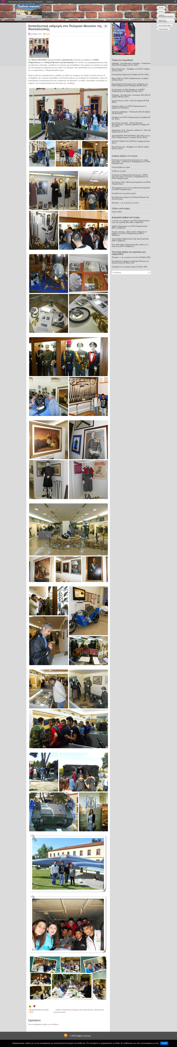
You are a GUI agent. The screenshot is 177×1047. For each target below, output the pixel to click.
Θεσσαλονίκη (99, 1010)
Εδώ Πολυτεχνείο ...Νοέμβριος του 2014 (127, 69)
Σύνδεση (50, 2)
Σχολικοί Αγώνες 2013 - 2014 (123, 101)
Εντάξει (164, 1043)
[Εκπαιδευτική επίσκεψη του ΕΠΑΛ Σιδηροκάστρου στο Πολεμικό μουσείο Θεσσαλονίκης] (68, 127)
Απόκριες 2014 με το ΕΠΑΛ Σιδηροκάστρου (128, 106)
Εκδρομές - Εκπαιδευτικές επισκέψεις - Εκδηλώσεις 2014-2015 (131, 64)
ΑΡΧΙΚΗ (161, 7)
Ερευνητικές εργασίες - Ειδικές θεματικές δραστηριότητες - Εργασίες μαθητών (127, 124)
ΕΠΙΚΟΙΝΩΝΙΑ (163, 29)
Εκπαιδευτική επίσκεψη (70, 1010)
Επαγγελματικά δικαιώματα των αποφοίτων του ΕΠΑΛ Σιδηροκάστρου (130, 85)
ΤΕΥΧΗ (161, 11)
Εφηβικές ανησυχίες (83, 1036)
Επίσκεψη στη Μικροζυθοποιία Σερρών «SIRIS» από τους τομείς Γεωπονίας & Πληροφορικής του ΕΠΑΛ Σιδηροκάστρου (130, 176)
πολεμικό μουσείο (59, 1012)
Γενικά (47, 34)
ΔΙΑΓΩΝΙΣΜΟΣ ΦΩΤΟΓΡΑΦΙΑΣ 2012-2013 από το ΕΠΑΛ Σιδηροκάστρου (131, 136)
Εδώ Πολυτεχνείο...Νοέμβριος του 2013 (126, 147)
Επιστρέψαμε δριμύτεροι (121, 74)
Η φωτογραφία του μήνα (121, 167)
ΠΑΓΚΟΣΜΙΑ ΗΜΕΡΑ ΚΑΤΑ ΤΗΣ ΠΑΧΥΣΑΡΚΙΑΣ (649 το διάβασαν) (130, 240)
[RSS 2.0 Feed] (66, 1037)
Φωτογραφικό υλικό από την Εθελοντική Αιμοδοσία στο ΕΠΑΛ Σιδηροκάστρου (131, 188)
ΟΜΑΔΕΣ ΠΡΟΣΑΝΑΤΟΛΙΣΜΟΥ (166, 15)
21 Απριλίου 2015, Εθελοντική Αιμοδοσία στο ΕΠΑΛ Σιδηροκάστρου (131, 183)
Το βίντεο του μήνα (119, 171)
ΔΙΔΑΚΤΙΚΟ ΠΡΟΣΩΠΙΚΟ (163, 21)
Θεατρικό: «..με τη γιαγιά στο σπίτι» (125, 203)
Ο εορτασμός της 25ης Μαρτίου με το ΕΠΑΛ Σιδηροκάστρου (128, 90)
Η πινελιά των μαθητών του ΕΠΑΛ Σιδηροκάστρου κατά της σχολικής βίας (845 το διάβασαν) (131, 221)
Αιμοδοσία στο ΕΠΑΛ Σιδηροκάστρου (126, 117)
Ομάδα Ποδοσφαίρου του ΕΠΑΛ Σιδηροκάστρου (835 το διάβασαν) (130, 227)
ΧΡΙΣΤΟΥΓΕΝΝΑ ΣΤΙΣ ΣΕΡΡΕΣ (124, 141)
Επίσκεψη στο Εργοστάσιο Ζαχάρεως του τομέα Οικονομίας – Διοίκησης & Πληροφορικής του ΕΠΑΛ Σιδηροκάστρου (131, 161)
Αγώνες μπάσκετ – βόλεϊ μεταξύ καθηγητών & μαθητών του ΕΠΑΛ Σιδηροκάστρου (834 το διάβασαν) (129, 233)
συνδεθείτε (55, 1024)
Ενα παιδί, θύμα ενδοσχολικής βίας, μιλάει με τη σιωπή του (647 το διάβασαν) (130, 245)
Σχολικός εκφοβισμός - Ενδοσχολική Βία (127, 112)
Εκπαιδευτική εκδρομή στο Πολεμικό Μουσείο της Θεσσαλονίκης (130, 198)
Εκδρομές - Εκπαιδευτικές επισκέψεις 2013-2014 (130, 95)
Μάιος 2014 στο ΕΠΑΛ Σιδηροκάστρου (126, 78)
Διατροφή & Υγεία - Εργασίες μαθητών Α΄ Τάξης (130, 130)
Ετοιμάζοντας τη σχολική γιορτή (124, 193)
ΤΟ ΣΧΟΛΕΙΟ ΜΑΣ (165, 25)
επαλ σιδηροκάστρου (86, 1010)
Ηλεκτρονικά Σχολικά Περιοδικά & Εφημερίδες (25, 2)
